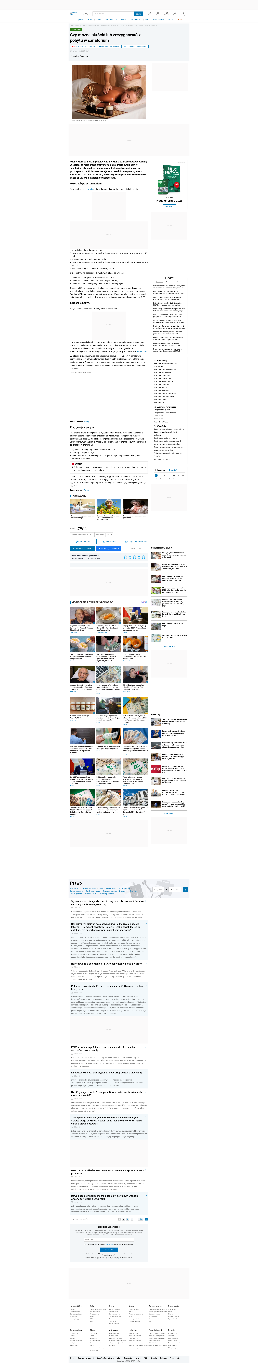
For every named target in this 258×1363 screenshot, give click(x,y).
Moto (147, 19)
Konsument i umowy (89, 888)
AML (150, 1321)
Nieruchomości (158, 19)
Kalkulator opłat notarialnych (164, 397)
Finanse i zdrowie (134, 1321)
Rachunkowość (75, 1311)
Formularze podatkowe (175, 1343)
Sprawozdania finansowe (157, 1319)
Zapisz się (109, 1249)
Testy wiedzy (94, 1350)
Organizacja (74, 1333)
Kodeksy (112, 1345)
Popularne (159, 282)
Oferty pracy (172, 1348)
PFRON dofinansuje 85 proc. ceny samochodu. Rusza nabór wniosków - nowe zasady (168, 293)
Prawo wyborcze (76, 894)
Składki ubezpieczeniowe (157, 1338)
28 (174, 475)
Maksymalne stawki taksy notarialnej (167, 444)
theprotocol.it (172, 1345)
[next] (146, 1219)
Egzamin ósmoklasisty (97, 1348)
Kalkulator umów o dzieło (163, 378)
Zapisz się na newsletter (138, 541)
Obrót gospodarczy (76, 1314)
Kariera (137, 1358)
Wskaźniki (161, 426)
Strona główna (74, 25)
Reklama (163, 1358)
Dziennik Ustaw (114, 1333)
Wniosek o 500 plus (161, 422)
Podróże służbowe (154, 1340)
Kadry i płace (74, 1343)
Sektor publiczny (111, 19)
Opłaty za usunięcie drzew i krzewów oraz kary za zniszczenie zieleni (169, 448)
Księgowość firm (76, 1306)
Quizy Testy (158, 456)
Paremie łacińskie (91, 894)
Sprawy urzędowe (76, 891)
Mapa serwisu (175, 1358)
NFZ (92, 535)
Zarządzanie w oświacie (97, 1343)
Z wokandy (123, 891)
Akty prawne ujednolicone (117, 1343)
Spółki (131, 1311)
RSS (145, 1358)
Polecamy (155, 714)
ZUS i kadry (74, 1316)
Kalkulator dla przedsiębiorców (165, 369)
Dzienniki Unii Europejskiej (117, 1340)
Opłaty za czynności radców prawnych (167, 441)
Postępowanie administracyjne (165, 413)
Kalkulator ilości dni (161, 387)
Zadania (72, 1338)
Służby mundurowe (110, 891)
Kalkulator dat (159, 403)
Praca (101, 888)
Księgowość (80, 19)
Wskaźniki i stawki (155, 1330)
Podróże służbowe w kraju (157, 1333)
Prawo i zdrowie (114, 1323)
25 (160, 475)
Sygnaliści (133, 891)
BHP (91, 1319)
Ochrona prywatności (86, 1358)
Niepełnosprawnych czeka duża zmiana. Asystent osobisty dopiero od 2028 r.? (167, 350)
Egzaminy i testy (95, 1340)
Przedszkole (93, 1333)
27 (169, 475)
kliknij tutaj (120, 1259)
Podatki (72, 1309)
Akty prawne (113, 1330)
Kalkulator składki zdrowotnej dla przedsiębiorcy (165, 365)
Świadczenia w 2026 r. (161, 547)
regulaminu (109, 1244)
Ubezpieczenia (94, 1314)
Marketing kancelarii (107, 894)
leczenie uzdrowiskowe (79, 535)
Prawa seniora (104, 25)
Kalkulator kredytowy (161, 391)
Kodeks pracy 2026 (169, 200)
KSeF (180, 19)
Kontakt (154, 1358)
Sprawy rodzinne (92, 25)
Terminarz (162, 470)
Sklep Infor (112, 1321)
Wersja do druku (84, 541)
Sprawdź (169, 206)
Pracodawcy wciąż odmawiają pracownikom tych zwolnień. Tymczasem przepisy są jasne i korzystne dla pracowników (169, 310)
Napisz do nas (111, 541)
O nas (72, 1358)
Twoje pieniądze (135, 19)
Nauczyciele (93, 1338)
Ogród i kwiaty (172, 1319)
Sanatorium (114, 25)
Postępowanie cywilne (162, 410)
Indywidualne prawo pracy (98, 1309)
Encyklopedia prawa (93, 891)
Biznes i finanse (134, 1309)
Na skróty (171, 1330)
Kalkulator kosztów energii (163, 381)
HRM (91, 1321)
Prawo (123, 19)
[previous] (119, 1219)
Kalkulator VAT (133, 1338)
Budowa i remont (173, 1316)
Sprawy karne (110, 888)
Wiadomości (74, 888)
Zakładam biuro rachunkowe (158, 1309)
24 (156, 475)
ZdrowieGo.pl (172, 1333)
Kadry (90, 19)
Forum (86, 490)
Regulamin (128, 1358)
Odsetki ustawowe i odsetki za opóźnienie (169, 429)
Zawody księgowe (75, 1319)
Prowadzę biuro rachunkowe (158, 1311)
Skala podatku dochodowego (158, 1345)
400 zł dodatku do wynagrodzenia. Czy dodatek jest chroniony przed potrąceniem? (168, 321)
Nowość (169, 198)
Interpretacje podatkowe (162, 459)
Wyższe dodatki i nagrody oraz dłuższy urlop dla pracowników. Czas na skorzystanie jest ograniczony (169, 287)
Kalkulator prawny (160, 400)
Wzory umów (158, 419)
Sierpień (173, 470)
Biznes (98, 19)
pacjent (109, 535)
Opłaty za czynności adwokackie (165, 438)
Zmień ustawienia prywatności (108, 1358)
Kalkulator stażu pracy (136, 1343)
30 (183, 475)
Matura (92, 1345)
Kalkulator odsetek (135, 1340)
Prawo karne (158, 416)
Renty (86, 421)
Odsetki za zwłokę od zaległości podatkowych (165, 433)
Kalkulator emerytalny (161, 384)
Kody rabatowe (173, 1338)
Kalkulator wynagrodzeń (162, 372)
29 (178, 475)
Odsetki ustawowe (154, 1343)
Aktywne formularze (166, 406)
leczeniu (89, 189)
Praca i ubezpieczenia (136, 1314)
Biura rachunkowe (155, 1306)
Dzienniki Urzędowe (115, 1338)
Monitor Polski (113, 1335)
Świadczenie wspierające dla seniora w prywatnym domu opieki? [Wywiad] (167, 333)
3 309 (141, 1219)
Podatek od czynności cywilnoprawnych (168, 453)
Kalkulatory (162, 360)
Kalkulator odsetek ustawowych (165, 394)
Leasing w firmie (134, 1319)
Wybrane (179, 282)
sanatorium (142, 351)
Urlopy (92, 1316)
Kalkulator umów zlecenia (163, 375)
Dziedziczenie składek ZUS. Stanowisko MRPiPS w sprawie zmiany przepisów (167, 304)
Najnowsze (169, 282)
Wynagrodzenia (95, 1311)
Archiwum (171, 1335)
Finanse (170, 1314)
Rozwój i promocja (76, 1340)
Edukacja (171, 19)
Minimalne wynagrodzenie (157, 1335)
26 (165, 475)
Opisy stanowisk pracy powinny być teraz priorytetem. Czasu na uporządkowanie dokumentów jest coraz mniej (168, 316)
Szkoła (92, 1335)
